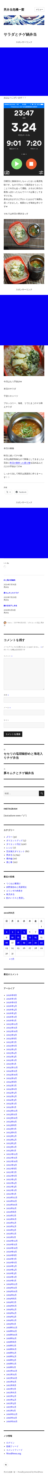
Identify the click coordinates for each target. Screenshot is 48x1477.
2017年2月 (11, 1407)
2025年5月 (11, 1049)
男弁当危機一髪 (14, 9)
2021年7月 (11, 1215)
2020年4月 (11, 1269)
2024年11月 (11, 1071)
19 (24, 942)
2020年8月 (11, 1255)
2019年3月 (11, 1316)
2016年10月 (11, 1421)
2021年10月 (11, 1204)
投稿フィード (12, 1446)
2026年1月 (11, 1020)
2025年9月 (11, 1035)
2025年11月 (11, 1027)
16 (7, 942)
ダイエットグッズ (14, 840)
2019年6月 (11, 1306)
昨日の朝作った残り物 (20, 462)
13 (30, 937)
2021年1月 (11, 1237)
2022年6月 (11, 1175)
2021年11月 (11, 1201)
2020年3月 (11, 1273)
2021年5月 (11, 1222)
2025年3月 (11, 1056)
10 (12, 937)
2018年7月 (11, 1345)
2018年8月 (11, 1342)
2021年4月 (11, 1226)
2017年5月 (11, 1396)
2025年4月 (11, 1053)
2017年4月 (11, 1399)
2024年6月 (11, 1089)
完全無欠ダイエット (15, 851)
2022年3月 (11, 1186)
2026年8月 (11, 995)
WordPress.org (13, 1453)
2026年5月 (11, 1006)
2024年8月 (11, 1082)
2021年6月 (11, 1219)
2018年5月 (11, 1352)
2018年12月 (11, 1327)
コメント (8, 656)
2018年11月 (11, 1331)
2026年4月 (11, 1009)
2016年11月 (11, 1417)
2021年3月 (11, 1230)
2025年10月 (12, 1031)
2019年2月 (11, 1320)
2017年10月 (11, 1378)
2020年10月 (12, 1248)
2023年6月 (11, 1132)
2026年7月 (11, 998)
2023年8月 (11, 1125)
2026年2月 (11, 1017)
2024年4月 (11, 1096)
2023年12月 (12, 1110)
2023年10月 (12, 1118)
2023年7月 (11, 1129)
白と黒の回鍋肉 (9, 580)
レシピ (9, 847)
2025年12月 (12, 1024)
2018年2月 (11, 1363)
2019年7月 (11, 1302)
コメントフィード (14, 1450)
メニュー (39, 9)
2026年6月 (11, 1002)
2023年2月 (11, 1147)
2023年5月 (11, 1136)
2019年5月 (11, 1309)
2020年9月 (11, 1251)
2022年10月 (12, 1161)
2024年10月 (12, 1074)
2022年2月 (11, 1190)
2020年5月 (11, 1266)
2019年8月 (11, 1298)
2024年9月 (11, 1078)
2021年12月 (11, 1197)
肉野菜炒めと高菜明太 (16, 887)
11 (18, 937)
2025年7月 (11, 1042)
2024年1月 (11, 1107)
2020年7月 (11, 1259)
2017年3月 (11, 1403)
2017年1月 (11, 1410)
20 (29, 942)
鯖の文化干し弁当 (10, 606)
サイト (6, 720)
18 (18, 942)
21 (35, 942)
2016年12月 (11, 1414)
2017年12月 (11, 1371)
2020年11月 (11, 1244)
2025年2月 (11, 1060)
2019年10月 (11, 1291)
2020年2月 (11, 1277)
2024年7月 (11, 1085)
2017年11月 (11, 1374)
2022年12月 (12, 1154)
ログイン (10, 1442)
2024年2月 (11, 1103)
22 (41, 942)
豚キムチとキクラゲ (11, 593)
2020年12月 (12, 1240)
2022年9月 (11, 1165)
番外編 (9, 858)
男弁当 (9, 855)
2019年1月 (11, 1324)
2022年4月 (11, 1183)
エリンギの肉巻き (14, 890)
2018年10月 (11, 1334)
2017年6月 (11, 1392)
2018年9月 (11, 1338)
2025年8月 (11, 1038)
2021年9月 (11, 1208)
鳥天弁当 (10, 894)
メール (7, 707)
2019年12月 (11, 1284)
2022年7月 (11, 1172)
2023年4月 (11, 1139)
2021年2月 (11, 1233)
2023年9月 (11, 1121)
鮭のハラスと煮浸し (15, 898)
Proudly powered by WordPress (30, 1472)
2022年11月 (11, 1157)
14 (35, 937)
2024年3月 (11, 1100)
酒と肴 (9, 862)
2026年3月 (11, 1013)
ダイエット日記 (34, 623)
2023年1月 (11, 1150)
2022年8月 (11, 1168)
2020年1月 (11, 1280)
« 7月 (11, 959)
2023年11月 (11, 1114)
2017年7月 (11, 1389)
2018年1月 (11, 1367)
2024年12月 (12, 1067)
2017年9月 (11, 1381)
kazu (10, 623)
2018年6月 (11, 1349)
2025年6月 (11, 1045)
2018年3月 (11, 1360)
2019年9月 (11, 1295)
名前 (6, 695)
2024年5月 (11, 1092)
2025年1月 (11, 1064)
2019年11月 (11, 1287)
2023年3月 (11, 1143)
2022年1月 (11, 1194)
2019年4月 (11, 1313)
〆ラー (9, 837)
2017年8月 (11, 1385)
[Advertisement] (24, 71)
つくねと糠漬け (13, 883)
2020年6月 (11, 1262)
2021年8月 (11, 1212)
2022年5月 (11, 1179)
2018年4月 (11, 1356)
